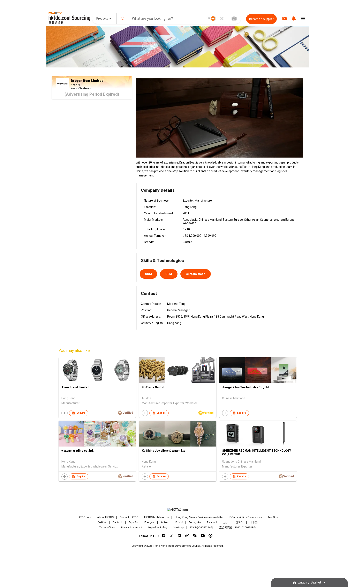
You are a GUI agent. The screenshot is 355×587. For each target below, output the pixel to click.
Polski (179, 522)
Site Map (178, 527)
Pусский (212, 522)
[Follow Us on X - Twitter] (171, 536)
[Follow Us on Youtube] (203, 536)
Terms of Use (107, 527)
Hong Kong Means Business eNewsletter (199, 517)
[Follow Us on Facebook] (164, 536)
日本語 (254, 522)
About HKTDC (105, 517)
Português (195, 522)
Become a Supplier (261, 19)
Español (133, 522)
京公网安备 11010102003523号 (237, 527)
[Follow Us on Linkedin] (179, 536)
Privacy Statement (131, 527)
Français (149, 522)
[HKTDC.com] (177, 510)
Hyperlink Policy (157, 527)
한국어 (239, 522)
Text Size (273, 517)
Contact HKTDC (129, 517)
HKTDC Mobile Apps (156, 517)
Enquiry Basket (309, 582)
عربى (226, 522)
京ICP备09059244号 (201, 527)
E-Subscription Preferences (245, 517)
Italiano (165, 522)
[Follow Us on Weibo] (187, 536)
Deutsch (117, 522)
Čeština (102, 522)
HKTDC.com (84, 517)
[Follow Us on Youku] (210, 536)
